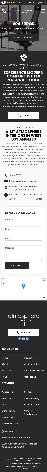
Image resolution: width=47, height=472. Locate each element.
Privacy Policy (11, 463)
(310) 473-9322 (16, 175)
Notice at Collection (24, 466)
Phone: (8, 238)
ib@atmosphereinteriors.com (16, 437)
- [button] (3, 283)
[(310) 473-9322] (4, 13)
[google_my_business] (27, 339)
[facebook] (20, 339)
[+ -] (23, 288)
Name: (8, 219)
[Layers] (43, 280)
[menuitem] (12, 358)
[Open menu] (42, 11)
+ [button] (3, 280)
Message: (9, 247)
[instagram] (23, 339)
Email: (8, 229)
